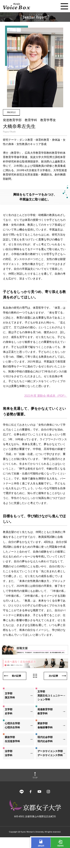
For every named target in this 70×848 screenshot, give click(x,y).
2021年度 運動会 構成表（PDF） (45, 395)
